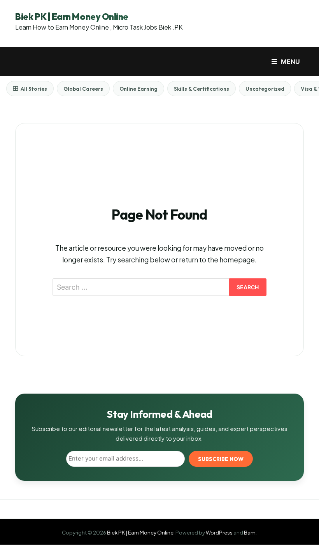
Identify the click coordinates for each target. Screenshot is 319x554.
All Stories (34, 88)
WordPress (219, 532)
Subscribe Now (221, 459)
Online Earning (138, 88)
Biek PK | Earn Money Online (71, 16)
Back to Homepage (159, 319)
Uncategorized (264, 88)
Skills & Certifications (201, 88)
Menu (290, 61)
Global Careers (83, 88)
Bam (250, 532)
